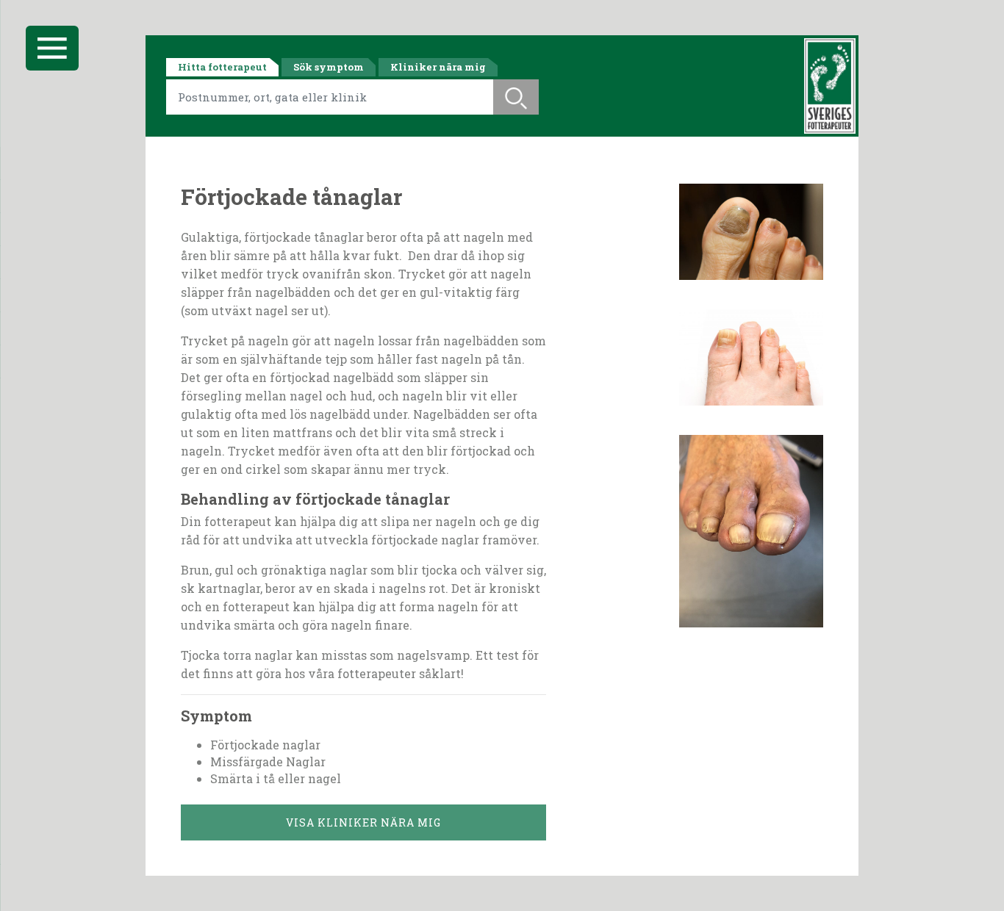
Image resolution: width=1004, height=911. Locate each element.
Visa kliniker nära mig (363, 822)
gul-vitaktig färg (470, 292)
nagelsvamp (433, 655)
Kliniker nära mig (438, 66)
